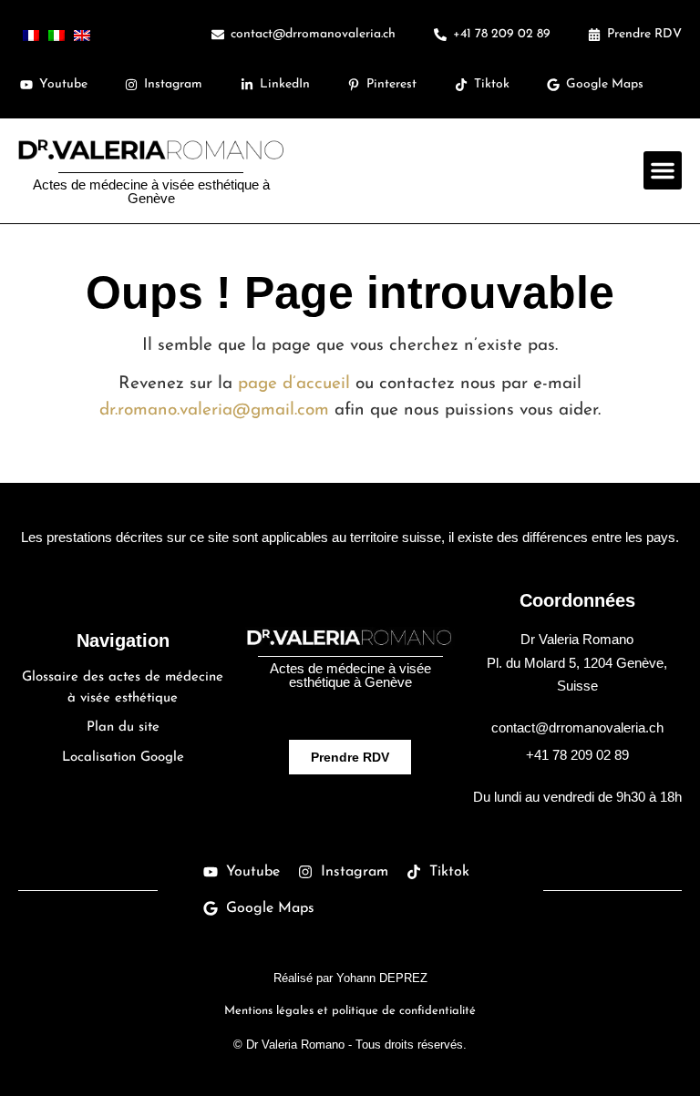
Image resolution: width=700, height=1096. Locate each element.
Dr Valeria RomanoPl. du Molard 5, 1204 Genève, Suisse (577, 662)
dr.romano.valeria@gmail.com (214, 410)
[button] (662, 170)
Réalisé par (350, 978)
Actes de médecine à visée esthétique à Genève (151, 191)
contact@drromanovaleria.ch (577, 727)
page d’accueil (294, 384)
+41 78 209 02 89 (577, 755)
